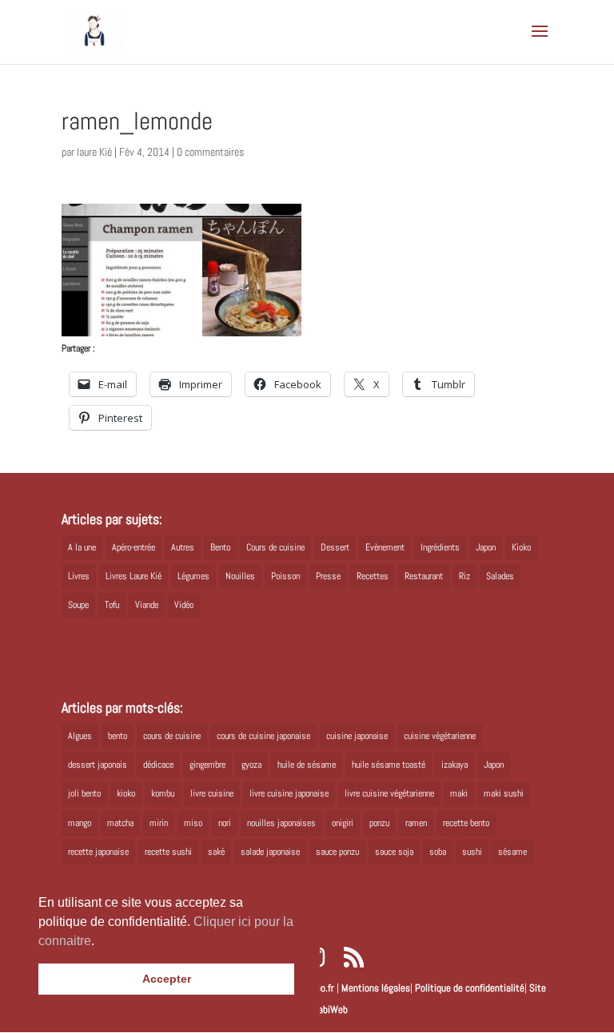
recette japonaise (98, 851)
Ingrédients (440, 547)
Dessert (335, 547)
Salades (500, 576)
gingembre (207, 764)
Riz (464, 576)
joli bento (84, 793)
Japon (486, 547)
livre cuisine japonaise (289, 793)
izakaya (454, 764)
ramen (416, 822)
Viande (146, 604)
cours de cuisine (172, 735)
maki (459, 793)
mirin (159, 822)
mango (79, 822)
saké (216, 851)
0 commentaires (210, 152)
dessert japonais (97, 764)
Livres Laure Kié (133, 576)
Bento (220, 547)
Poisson (285, 576)
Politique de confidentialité (469, 988)
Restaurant (424, 576)
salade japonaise (270, 851)
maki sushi (504, 793)
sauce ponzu (337, 851)
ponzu (379, 822)
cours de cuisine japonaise (263, 735)
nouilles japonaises (281, 822)
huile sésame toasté (388, 764)
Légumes (193, 576)
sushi (472, 851)
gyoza (251, 764)
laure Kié (94, 152)
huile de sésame (306, 764)
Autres (182, 547)
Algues (80, 735)
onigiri (342, 822)
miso (193, 822)
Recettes (373, 576)
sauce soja (394, 851)
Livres (79, 576)
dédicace (158, 764)
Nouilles (240, 576)
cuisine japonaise (357, 735)
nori (224, 822)
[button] (100, 942)
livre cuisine (211, 793)
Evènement (385, 547)
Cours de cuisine (275, 547)
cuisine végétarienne (440, 735)
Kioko (521, 547)
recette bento (466, 822)
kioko (126, 793)
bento (117, 735)
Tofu (112, 604)
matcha (120, 822)
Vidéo (183, 604)
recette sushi (168, 851)
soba (437, 851)
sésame (512, 851)
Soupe (78, 604)
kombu (162, 793)
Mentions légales (375, 988)
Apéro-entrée (133, 547)
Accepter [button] (166, 978)
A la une (82, 547)
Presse (328, 576)
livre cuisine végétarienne (389, 793)
